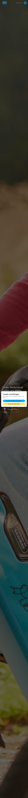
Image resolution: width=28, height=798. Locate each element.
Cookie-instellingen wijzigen (14, 401)
